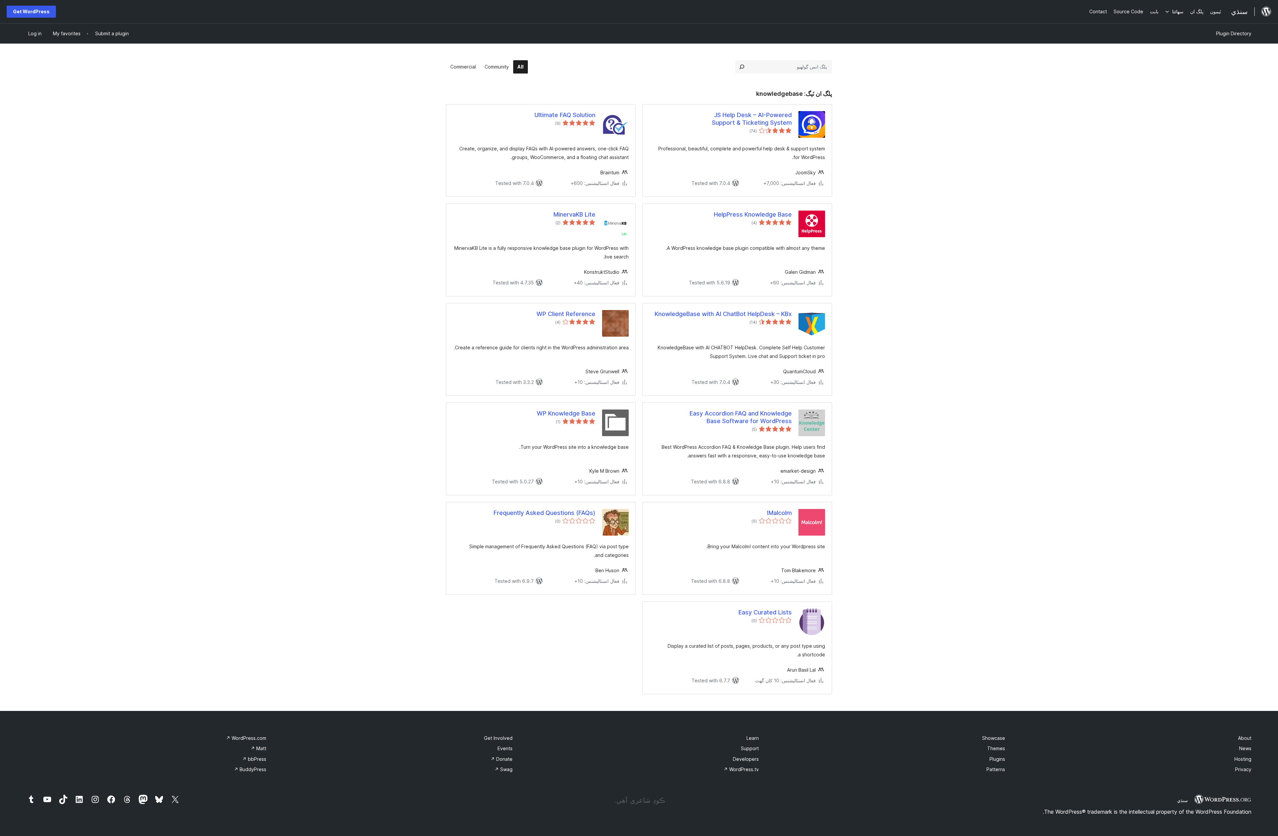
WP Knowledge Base (566, 413)
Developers (746, 759)
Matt (258, 748)
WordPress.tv (741, 769)
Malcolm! (779, 512)
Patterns (995, 769)
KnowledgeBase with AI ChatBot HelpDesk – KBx (723, 313)
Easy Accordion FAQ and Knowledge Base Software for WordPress (741, 417)
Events (505, 748)
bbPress (254, 759)
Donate (502, 759)
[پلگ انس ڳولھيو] (741, 67)
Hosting (1242, 759)
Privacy (1243, 769)
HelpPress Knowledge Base (753, 214)
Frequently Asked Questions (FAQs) (544, 512)
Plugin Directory (1233, 33)
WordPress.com (246, 738)
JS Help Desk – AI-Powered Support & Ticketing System (752, 118)
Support (750, 748)
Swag (504, 769)
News (1245, 748)
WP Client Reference (565, 313)
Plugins (997, 759)
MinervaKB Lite (574, 214)
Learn (752, 738)
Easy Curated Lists (765, 612)
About (1244, 738)
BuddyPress (250, 769)
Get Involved (498, 738)
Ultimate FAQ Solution (564, 114)
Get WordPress (31, 11)
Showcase (993, 738)
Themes (996, 748)
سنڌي (1182, 800)
